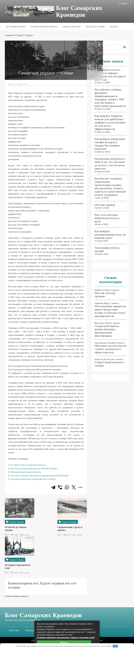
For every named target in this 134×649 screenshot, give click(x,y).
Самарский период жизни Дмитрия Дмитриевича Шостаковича (106, 330)
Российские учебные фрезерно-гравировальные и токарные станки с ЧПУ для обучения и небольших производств (110, 98)
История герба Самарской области (28, 465)
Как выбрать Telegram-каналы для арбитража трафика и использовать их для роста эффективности (110, 122)
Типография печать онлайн (106, 249)
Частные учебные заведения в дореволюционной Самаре (39, 475)
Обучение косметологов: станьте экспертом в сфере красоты (110, 349)
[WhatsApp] (67, 487)
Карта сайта (14, 630)
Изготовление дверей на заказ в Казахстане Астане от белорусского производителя (110, 311)
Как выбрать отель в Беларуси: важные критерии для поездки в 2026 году (109, 74)
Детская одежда (104, 204)
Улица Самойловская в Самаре (109, 364)
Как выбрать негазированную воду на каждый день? (110, 234)
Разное (114, 26)
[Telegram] (53, 487)
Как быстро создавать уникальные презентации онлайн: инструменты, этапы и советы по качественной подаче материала (110, 186)
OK (115, 646)
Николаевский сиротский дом (25, 472)
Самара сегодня (71, 26)
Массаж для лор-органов (105, 294)
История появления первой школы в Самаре (33, 479)
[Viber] (60, 487)
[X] (74, 487)
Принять (64, 642)
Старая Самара (24, 35)
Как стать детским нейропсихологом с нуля (107, 218)
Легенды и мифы (95, 26)
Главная (123, 3)
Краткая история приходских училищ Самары (33, 468)
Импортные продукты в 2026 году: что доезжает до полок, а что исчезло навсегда (109, 163)
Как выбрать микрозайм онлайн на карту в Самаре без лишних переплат (109, 143)
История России (15, 26)
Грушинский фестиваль (43, 26)
